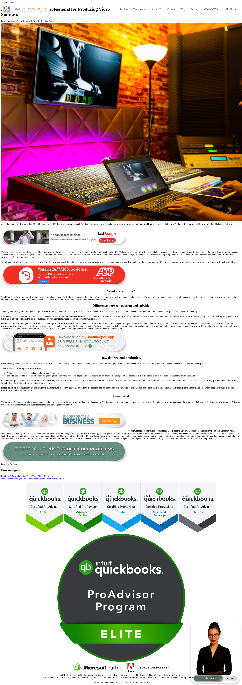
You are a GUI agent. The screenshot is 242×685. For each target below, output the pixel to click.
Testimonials (139, 9)
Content (13, 464)
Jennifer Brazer (47, 21)
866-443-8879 (210, 9)
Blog (182, 9)
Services (123, 9)
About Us (157, 9)
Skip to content (7, 2)
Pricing (194, 9)
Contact (171, 9)
